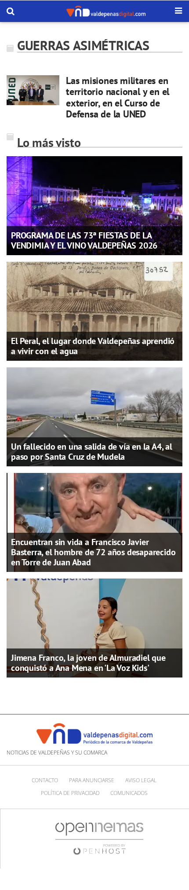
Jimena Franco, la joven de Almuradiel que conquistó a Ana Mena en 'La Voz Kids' (88, 663)
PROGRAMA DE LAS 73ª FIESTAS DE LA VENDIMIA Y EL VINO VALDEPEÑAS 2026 (84, 240)
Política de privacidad (70, 793)
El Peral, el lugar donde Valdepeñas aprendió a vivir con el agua (92, 346)
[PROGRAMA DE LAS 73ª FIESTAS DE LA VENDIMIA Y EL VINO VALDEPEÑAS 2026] (94, 205)
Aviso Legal (140, 780)
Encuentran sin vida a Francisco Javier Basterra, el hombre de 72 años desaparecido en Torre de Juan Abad (93, 552)
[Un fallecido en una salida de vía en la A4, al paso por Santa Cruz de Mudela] (94, 416)
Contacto (45, 780)
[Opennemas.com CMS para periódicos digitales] (99, 838)
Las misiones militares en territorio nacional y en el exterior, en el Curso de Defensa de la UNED (117, 97)
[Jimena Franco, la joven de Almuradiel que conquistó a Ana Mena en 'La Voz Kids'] (94, 627)
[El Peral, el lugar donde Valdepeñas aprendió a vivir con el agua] (94, 310)
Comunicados (129, 793)
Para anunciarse (91, 780)
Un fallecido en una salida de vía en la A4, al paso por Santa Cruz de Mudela (91, 451)
